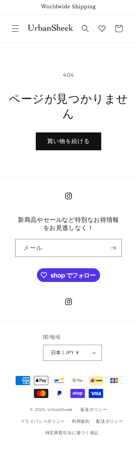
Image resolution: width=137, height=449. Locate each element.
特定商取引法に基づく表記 (72, 432)
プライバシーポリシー (43, 421)
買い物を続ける (68, 141)
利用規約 (81, 421)
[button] (15, 28)
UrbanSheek (60, 409)
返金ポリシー (93, 409)
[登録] (113, 248)
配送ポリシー (109, 421)
